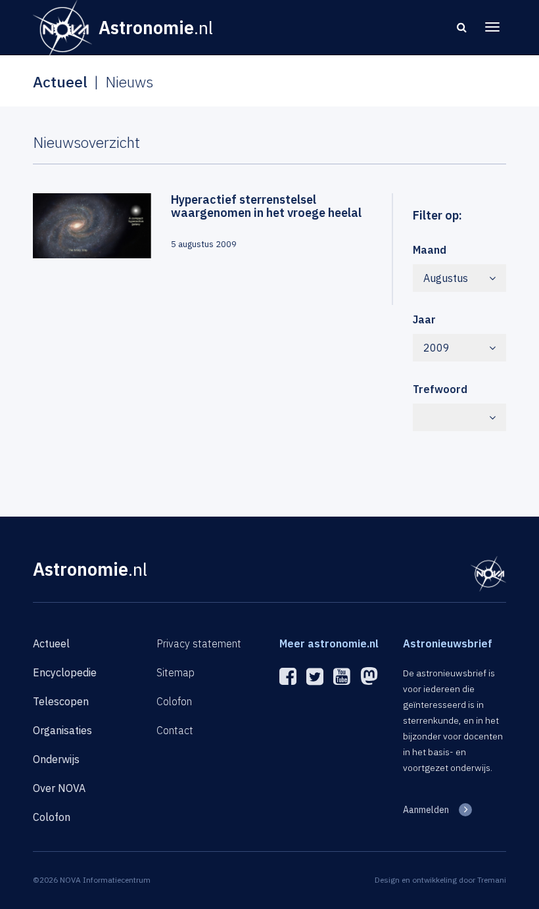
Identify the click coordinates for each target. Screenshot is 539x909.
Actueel (51, 643)
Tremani (491, 880)
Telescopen (61, 701)
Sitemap (175, 672)
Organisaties (62, 730)
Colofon (51, 817)
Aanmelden (426, 810)
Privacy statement (198, 643)
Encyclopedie (65, 672)
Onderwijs (56, 759)
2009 (436, 347)
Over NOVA (59, 788)
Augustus (445, 278)
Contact (174, 730)
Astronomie (90, 568)
